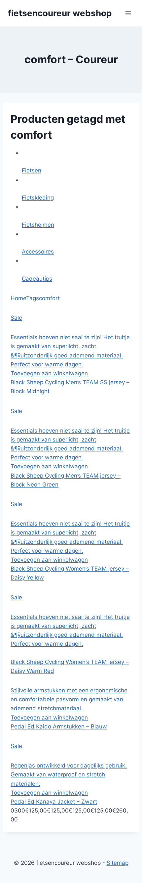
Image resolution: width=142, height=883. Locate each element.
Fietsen (31, 170)
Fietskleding (38, 197)
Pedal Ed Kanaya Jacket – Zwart (54, 801)
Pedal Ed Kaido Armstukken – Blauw (59, 726)
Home (18, 298)
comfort (49, 298)
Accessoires (38, 251)
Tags (32, 298)
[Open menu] (128, 13)
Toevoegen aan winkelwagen (49, 373)
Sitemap (117, 863)
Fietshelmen (38, 224)
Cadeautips (37, 278)
